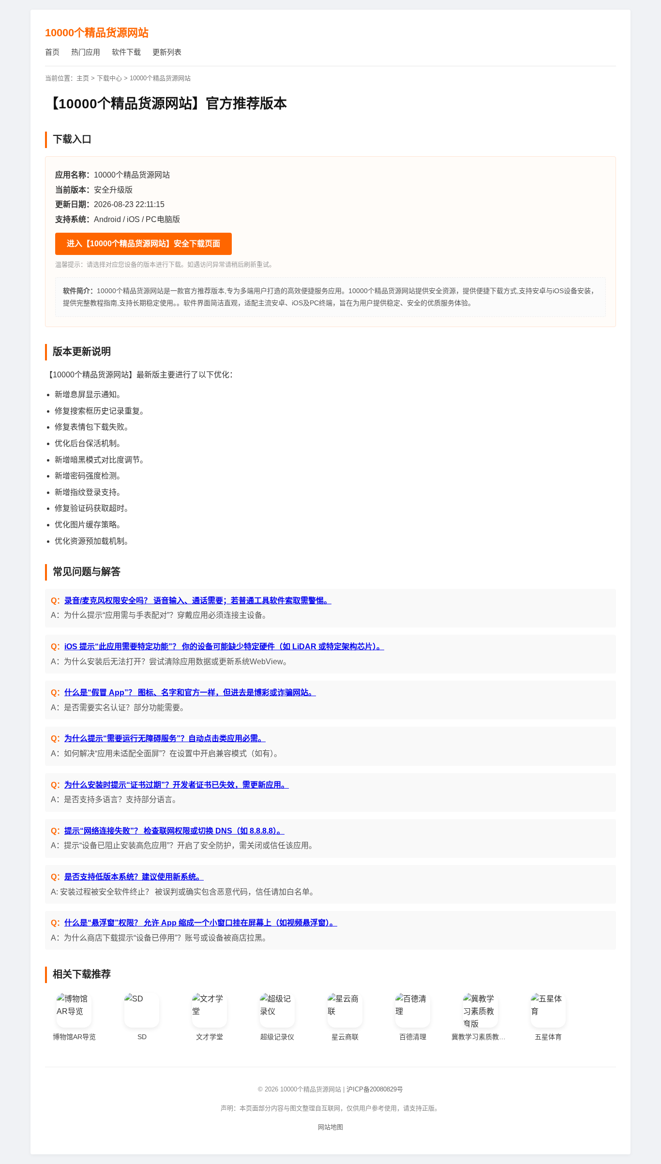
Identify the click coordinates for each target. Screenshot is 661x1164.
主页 (82, 78)
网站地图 (330, 1127)
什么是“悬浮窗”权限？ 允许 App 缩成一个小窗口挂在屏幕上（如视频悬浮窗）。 (200, 923)
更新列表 (166, 52)
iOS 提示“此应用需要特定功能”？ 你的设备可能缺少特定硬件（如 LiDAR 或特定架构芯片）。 (224, 646)
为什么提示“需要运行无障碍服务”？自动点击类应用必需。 (165, 738)
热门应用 (85, 52)
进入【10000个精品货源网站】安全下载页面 (143, 243)
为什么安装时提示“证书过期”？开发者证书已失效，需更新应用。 (176, 785)
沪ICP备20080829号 (374, 1089)
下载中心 (109, 78)
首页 (52, 52)
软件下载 (126, 52)
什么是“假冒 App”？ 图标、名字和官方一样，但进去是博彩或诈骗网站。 (190, 692)
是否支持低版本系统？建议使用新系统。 (134, 877)
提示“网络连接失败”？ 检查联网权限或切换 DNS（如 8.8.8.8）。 (174, 831)
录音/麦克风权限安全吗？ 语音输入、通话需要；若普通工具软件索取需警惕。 (197, 601)
